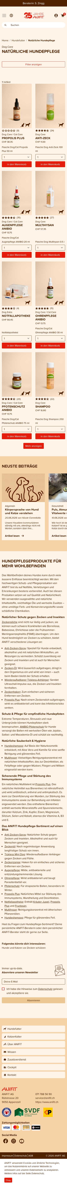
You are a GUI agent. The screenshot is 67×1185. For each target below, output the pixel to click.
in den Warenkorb (16, 164)
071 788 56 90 (43, 1094)
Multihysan (11, 757)
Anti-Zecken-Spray (15, 648)
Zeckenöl (10, 846)
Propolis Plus (12, 699)
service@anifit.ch (45, 1098)
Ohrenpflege (12, 878)
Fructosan (20, 906)
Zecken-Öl (11, 668)
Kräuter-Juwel (41, 902)
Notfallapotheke (14, 902)
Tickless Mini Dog (15, 854)
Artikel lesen (12, 536)
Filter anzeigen (33, 64)
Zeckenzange (12, 862)
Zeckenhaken (12, 692)
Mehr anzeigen (33, 446)
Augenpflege (12, 870)
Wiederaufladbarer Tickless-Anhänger (27, 680)
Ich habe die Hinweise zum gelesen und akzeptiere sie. (35, 991)
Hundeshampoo (14, 746)
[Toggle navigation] (4, 15)
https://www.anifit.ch (46, 1102)
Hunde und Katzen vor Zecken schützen (24, 947)
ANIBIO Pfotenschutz (32, 726)
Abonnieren (33, 1000)
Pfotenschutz (12, 886)
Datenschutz (45, 989)
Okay (8, 1180)
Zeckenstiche (9, 622)
